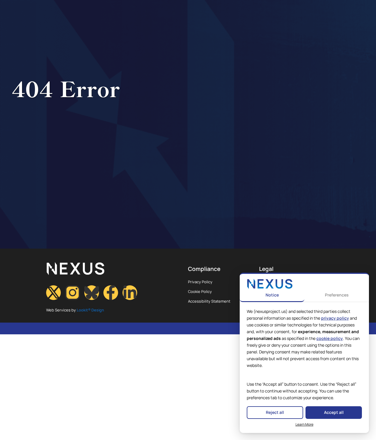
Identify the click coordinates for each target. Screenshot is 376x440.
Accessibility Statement (209, 301)
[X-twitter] (53, 292)
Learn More (304, 424)
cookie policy (329, 338)
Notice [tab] (272, 295)
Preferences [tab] (337, 295)
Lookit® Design (90, 310)
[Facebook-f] (110, 292)
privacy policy (335, 318)
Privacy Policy (200, 281)
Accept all (334, 412)
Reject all (275, 412)
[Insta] (72, 292)
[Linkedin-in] (129, 292)
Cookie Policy (200, 291)
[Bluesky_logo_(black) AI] (91, 292)
